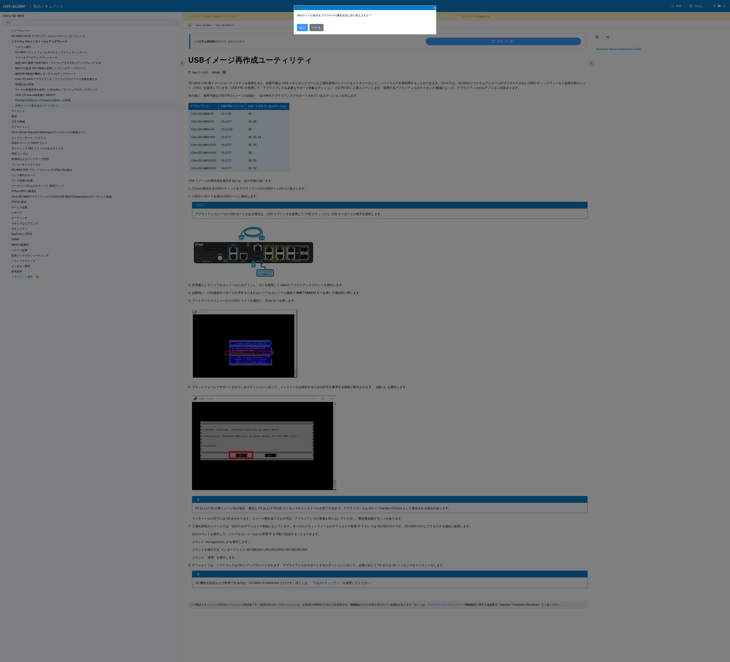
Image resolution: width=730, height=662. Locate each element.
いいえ (316, 27)
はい (302, 27)
